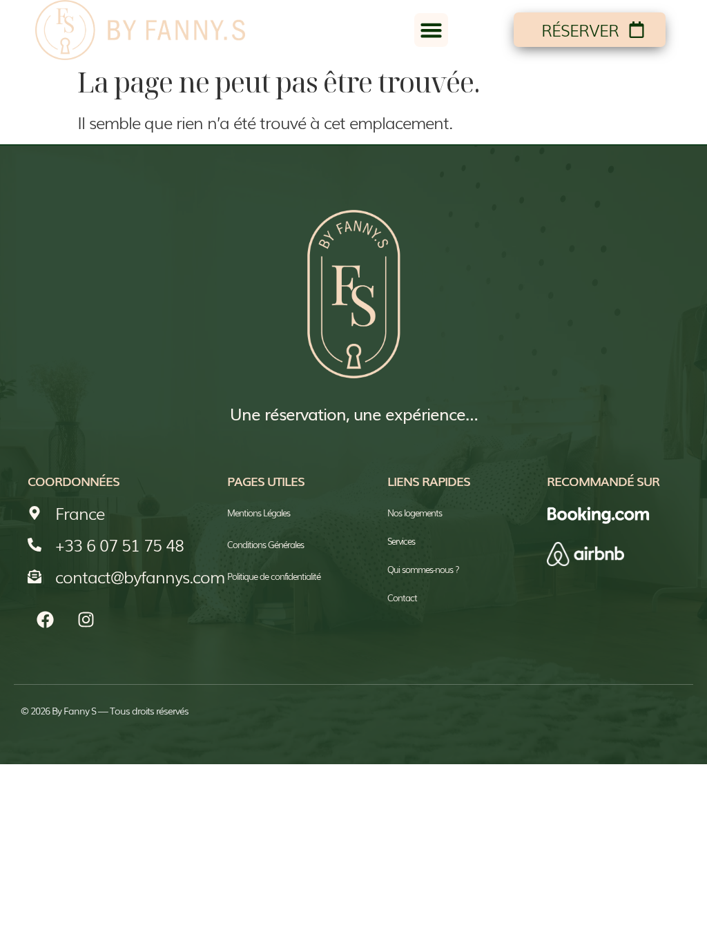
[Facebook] (45, 620)
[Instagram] (85, 620)
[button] (431, 30)
